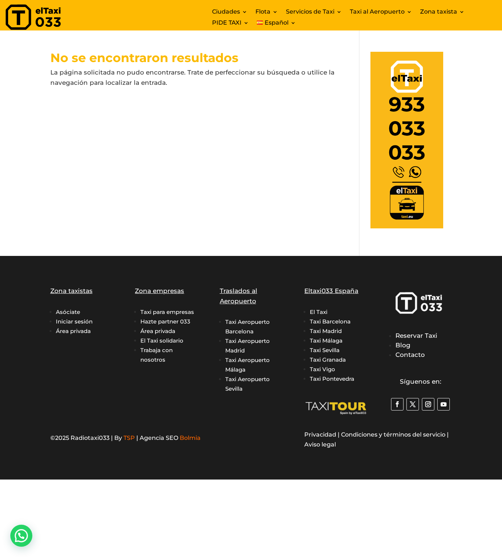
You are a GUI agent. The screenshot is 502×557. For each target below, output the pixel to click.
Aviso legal (320, 444)
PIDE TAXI (226, 23)
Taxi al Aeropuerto (377, 12)
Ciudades (226, 12)
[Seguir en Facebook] (397, 404)
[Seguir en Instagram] (428, 404)
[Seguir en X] (412, 404)
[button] (21, 536)
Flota (262, 12)
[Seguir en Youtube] (443, 404)
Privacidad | (322, 434)
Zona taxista (438, 12)
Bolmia (190, 437)
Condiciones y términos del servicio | (395, 434)
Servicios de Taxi (310, 12)
